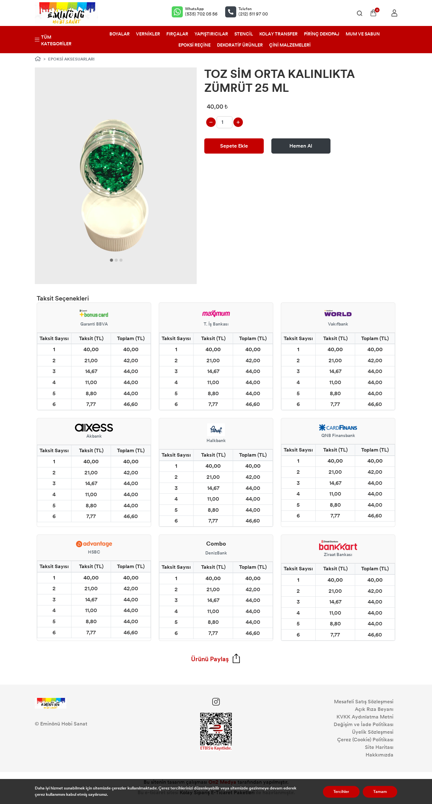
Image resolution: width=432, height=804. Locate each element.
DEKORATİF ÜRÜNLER (240, 45)
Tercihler (341, 792)
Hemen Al (300, 145)
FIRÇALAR (177, 34)
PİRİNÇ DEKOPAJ (321, 34)
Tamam (380, 792)
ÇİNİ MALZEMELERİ (290, 45)
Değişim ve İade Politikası (363, 724)
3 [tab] (121, 260)
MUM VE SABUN (363, 34)
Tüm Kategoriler (56, 40)
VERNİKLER (148, 34)
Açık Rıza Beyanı (374, 709)
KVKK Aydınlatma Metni (364, 716)
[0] (373, 12)
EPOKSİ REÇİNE (194, 45)
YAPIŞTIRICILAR (211, 34)
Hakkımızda (379, 754)
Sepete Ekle (234, 145)
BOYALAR (119, 34)
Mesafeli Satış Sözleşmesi (363, 701)
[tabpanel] (116, 175)
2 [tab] (116, 260)
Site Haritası (379, 747)
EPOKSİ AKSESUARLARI (71, 59)
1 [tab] (111, 260)
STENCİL (243, 34)
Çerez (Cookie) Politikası (365, 739)
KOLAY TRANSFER (278, 34)
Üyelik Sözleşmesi (372, 732)
